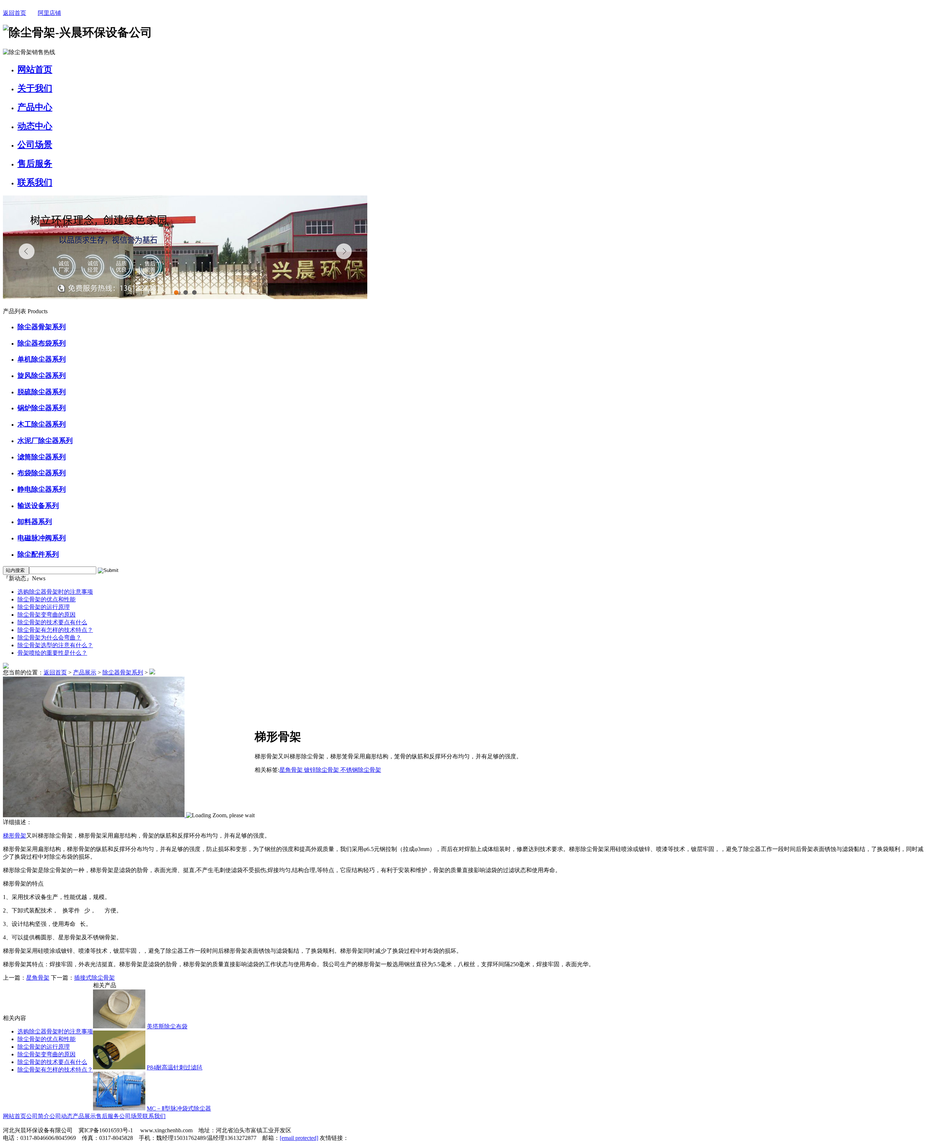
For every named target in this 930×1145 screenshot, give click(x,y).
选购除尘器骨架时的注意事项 (55, 592)
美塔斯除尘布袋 (167, 1026)
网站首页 (34, 69)
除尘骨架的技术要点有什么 (52, 622)
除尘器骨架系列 (122, 672)
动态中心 (34, 126)
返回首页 (14, 13)
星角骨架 (291, 770)
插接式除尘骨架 (94, 978)
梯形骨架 (14, 835)
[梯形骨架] (94, 815)
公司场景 (34, 144)
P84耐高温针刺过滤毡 (174, 1067)
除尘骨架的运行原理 (43, 607)
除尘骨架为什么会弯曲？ (49, 637)
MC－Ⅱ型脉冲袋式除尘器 (179, 1108)
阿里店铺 (49, 13)
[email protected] (299, 1138)
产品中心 (34, 107)
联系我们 (34, 182)
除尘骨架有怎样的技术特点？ (55, 630)
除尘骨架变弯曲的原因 (46, 615)
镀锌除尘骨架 (322, 770)
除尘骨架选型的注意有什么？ (55, 645)
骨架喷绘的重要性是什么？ (52, 653)
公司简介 (37, 1116)
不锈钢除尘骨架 (360, 770)
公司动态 (61, 1116)
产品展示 (84, 672)
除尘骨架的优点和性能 (46, 599)
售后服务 (34, 163)
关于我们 (34, 88)
